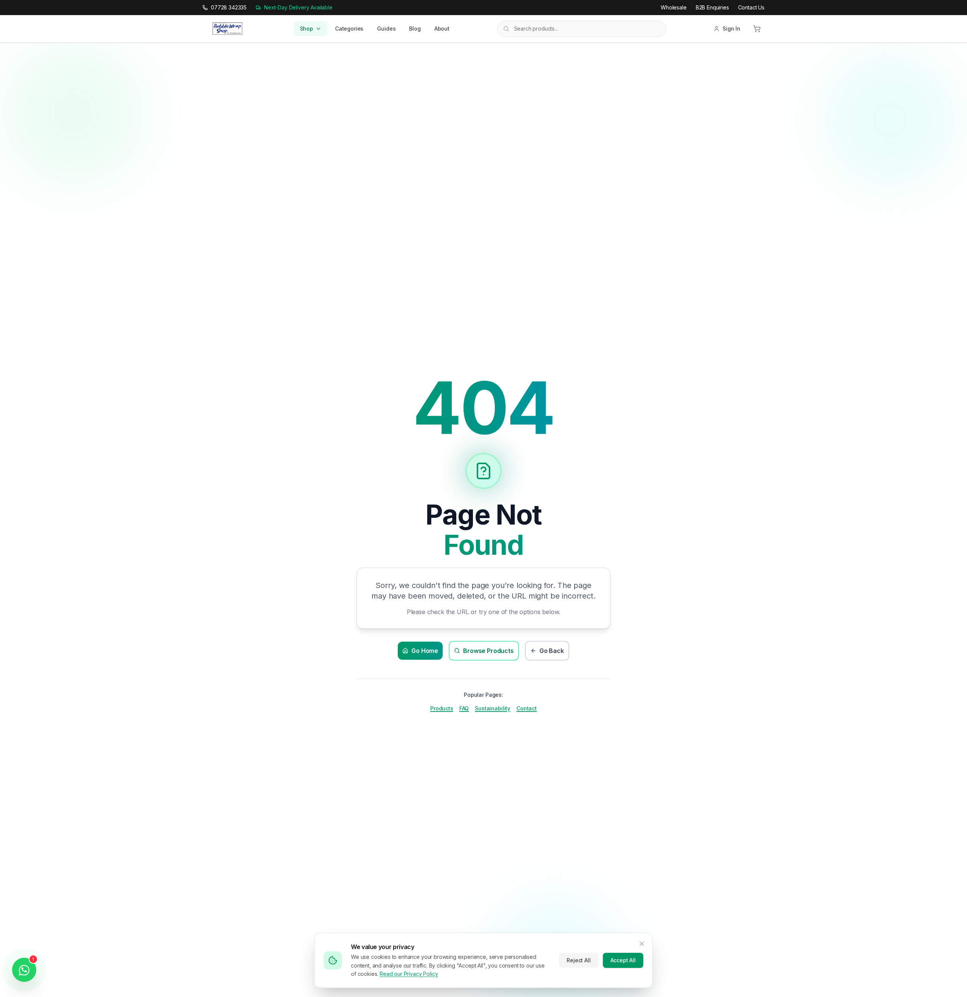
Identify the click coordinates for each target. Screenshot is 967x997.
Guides (386, 28)
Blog (414, 28)
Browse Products (488, 650)
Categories (349, 28)
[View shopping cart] (757, 28)
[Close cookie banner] (642, 944)
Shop (306, 28)
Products (441, 708)
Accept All (623, 960)
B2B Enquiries (712, 7)
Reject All (578, 960)
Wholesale (674, 7)
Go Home (424, 650)
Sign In (731, 28)
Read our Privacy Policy (409, 974)
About (442, 28)
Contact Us (751, 7)
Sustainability (492, 708)
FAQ (464, 708)
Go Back (551, 650)
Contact (526, 708)
